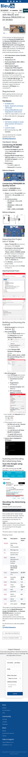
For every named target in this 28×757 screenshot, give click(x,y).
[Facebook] (7, 1)
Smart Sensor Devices (8, 733)
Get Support (4, 10)
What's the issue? (12, 675)
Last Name (17, 662)
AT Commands (14, 10)
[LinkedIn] (13, 1)
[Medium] (17, 1)
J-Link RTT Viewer (10, 128)
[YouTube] (20, 1)
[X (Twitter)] (10, 1)
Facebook (4, 724)
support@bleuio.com (8, 742)
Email (8, 669)
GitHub (4, 736)
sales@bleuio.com (7, 745)
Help (20, 10)
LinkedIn (4, 722)
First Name (10, 662)
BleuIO (4, 731)
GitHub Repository (10, 138)
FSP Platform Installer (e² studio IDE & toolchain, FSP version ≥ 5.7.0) (14, 123)
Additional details (12, 682)
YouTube (4, 719)
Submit (15, 694)
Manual (4, 708)
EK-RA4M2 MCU (9, 103)
